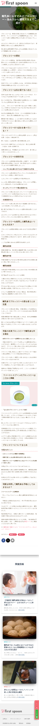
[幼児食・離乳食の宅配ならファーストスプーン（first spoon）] (15, 3)
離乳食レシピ (13, 534)
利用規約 (28, 723)
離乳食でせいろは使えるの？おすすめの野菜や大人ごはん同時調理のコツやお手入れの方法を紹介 (18, 647)
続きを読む (22, 610)
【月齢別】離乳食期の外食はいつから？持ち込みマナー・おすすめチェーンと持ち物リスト (18, 602)
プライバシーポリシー (15, 718)
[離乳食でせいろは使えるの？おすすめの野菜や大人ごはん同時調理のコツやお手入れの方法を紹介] (19, 627)
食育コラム (21, 534)
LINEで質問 (27, 718)
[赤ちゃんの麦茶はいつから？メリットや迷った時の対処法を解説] (19, 672)
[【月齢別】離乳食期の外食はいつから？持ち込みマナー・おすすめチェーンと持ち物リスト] (19, 582)
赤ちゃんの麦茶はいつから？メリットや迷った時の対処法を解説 (18, 691)
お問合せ (5, 718)
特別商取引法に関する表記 (9, 723)
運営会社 (21, 723)
